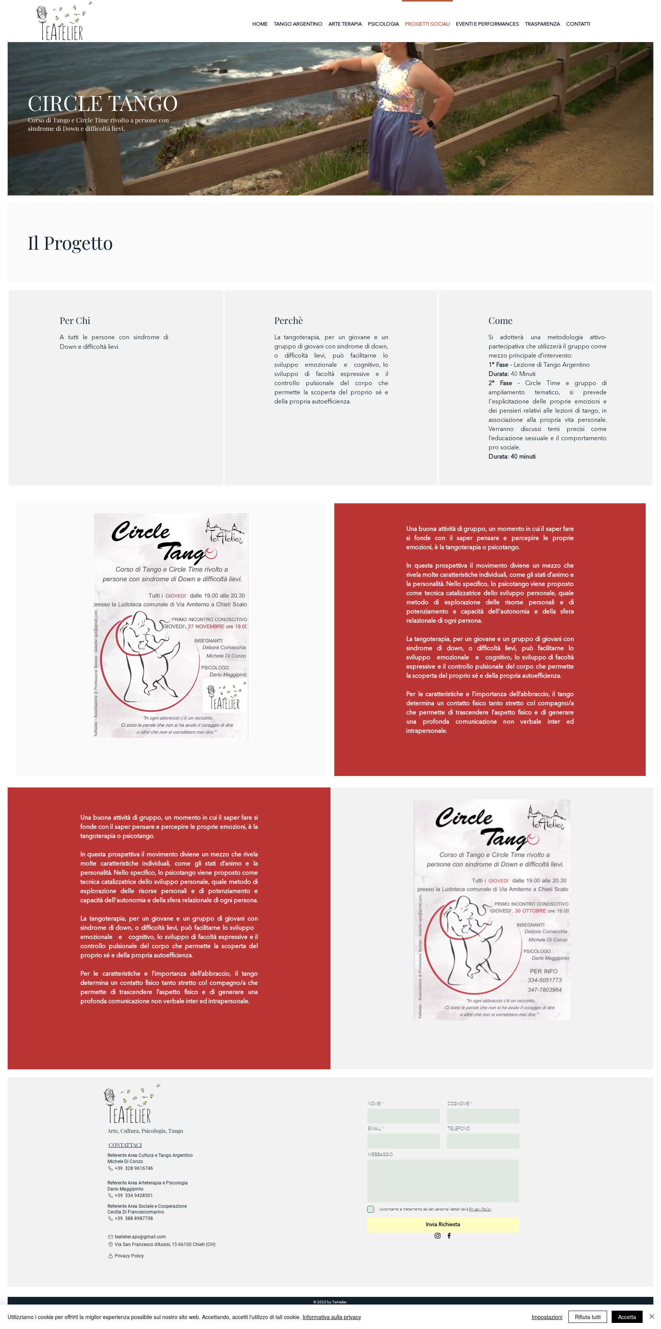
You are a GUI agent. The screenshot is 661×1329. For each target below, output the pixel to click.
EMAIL (374, 1128)
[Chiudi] (651, 1317)
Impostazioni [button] (547, 1317)
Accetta (627, 1317)
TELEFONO (459, 1128)
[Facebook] (449, 1236)
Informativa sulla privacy (332, 1317)
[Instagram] (437, 1236)
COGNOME (458, 1103)
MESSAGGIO (380, 1154)
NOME (374, 1103)
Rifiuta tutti (588, 1317)
